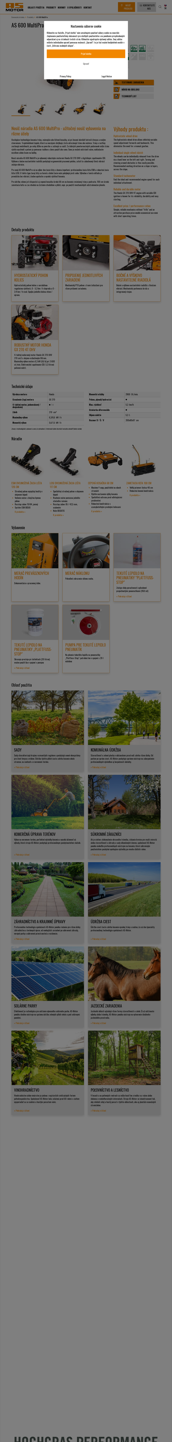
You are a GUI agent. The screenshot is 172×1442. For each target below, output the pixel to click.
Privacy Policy (65, 76)
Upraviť (86, 63)
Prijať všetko (86, 53)
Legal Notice (107, 76)
